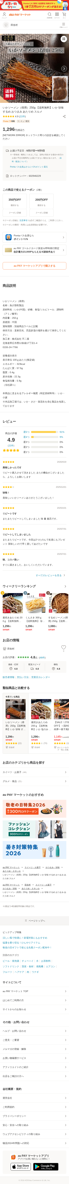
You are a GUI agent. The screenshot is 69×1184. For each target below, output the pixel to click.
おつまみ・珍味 (53, 867)
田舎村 (28, 885)
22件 (11, 445)
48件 (42, 657)
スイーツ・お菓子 (33, 867)
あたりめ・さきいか (12, 871)
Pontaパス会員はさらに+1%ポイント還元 (29, 167)
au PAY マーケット (11, 867)
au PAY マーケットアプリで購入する (34, 265)
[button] (64, 116)
